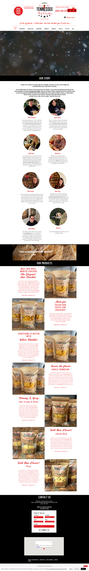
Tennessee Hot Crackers (34, 91)
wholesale (30, 295)
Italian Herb (67, 439)
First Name (36, 515)
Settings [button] (71, 569)
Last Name (47, 515)
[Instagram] (68, 10)
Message (36, 524)
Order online (24, 295)
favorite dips (60, 384)
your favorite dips (35, 290)
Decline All (77, 569)
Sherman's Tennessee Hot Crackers (32, 123)
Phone (46, 519)
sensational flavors (28, 233)
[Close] (87, 569)
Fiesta (59, 316)
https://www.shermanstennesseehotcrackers (58, 569)
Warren (57, 160)
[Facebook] (72, 10)
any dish (63, 321)
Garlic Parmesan (66, 374)
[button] (73, 8)
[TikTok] (75, 10)
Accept (83, 569)
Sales (38, 198)
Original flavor (31, 282)
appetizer (29, 357)
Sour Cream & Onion (33, 406)
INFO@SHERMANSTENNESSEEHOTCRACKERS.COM (46, 502)
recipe (27, 237)
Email (35, 519)
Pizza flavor (31, 471)
